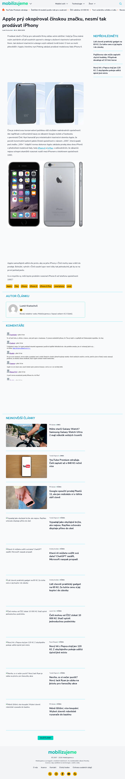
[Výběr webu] (31, 4)
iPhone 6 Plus (45, 286)
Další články (45, 738)
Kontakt (53, 767)
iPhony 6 (42, 148)
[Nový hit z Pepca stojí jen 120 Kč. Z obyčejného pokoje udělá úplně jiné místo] (26, 652)
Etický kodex (64, 767)
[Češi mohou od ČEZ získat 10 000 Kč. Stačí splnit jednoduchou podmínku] (26, 621)
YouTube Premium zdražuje (17, 10)
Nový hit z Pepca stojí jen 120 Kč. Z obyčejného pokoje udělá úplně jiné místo (107, 70)
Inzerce (44, 767)
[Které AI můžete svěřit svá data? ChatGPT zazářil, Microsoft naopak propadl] (26, 559)
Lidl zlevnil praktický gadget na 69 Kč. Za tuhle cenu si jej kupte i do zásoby (107, 44)
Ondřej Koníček (54, 549)
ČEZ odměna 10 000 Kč (79, 10)
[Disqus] (62, 355)
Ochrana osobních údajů (82, 767)
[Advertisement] (45, 64)
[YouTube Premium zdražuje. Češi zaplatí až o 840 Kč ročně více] (26, 466)
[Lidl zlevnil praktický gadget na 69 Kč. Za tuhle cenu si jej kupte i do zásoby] (26, 590)
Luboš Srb (52, 611)
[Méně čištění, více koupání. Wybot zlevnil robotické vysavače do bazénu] (26, 714)
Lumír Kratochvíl (7, 30)
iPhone (24, 286)
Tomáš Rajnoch (54, 456)
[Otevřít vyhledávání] (120, 3)
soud (69, 286)
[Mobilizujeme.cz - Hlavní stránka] (15, 4)
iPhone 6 (33, 286)
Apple (9, 286)
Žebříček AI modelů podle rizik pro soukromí (49, 10)
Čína (16, 286)
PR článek (52, 425)
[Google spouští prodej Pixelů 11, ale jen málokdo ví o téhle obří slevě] (26, 497)
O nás (35, 767)
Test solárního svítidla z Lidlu (104, 10)
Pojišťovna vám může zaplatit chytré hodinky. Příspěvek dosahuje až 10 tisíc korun (106, 57)
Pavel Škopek (53, 642)
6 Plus (50, 148)
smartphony (59, 286)
